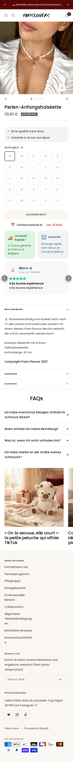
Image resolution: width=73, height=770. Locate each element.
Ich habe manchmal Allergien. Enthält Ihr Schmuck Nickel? (34, 414)
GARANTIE (10, 383)
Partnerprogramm (17, 574)
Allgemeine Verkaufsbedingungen (18, 618)
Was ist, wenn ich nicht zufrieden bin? (32, 440)
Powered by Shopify (36, 728)
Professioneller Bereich (14, 597)
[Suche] (13, 15)
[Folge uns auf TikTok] (25, 714)
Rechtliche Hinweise (18, 630)
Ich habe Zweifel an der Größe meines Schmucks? (32, 454)
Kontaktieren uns (16, 567)
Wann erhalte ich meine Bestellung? (31, 429)
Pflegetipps (12, 581)
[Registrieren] (60, 679)
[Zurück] (6, 99)
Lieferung (10, 373)
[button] (4, 278)
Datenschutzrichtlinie (18, 640)
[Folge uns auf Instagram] (17, 714)
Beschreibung (13, 309)
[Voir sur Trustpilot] (13, 270)
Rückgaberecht (15, 588)
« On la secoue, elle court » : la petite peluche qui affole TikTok (32, 537)
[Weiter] (67, 99)
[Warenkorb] (67, 15)
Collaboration (14, 607)
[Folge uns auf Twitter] (8, 714)
